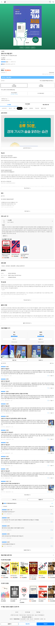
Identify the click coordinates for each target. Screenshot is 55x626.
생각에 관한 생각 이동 (14, 571)
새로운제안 (3, 59)
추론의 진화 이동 (33, 594)
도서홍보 (41, 619)
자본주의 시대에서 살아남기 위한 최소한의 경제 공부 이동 (33, 571)
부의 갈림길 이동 (5, 571)
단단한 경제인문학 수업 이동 (24, 594)
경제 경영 (8, 266)
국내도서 (3, 266)
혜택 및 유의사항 (14, 341)
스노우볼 (2, 57)
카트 (53, 2)
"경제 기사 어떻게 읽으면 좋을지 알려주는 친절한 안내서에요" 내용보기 (27, 396)
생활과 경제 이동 (5, 594)
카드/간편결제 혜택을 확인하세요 (46, 80)
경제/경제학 (13, 266)
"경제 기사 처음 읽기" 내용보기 (27, 383)
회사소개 (31, 619)
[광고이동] (50, 2)
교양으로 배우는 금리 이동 (15, 249)
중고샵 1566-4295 (30, 615)
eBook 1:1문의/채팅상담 (39, 615)
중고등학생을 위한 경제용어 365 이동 (25, 251)
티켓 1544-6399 (22, 615)
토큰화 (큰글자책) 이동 (14, 594)
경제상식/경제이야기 (20, 266)
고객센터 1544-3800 (14, 615)
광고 (44, 619)
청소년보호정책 (23, 619)
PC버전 (27, 619)
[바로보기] (20, 351)
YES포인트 (3, 72)
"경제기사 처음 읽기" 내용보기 (27, 408)
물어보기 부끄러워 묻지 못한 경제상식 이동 (6, 249)
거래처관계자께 (36, 619)
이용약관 (11, 619)
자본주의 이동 (24, 571)
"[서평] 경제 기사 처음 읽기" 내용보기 (27, 435)
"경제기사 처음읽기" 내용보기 (27, 371)
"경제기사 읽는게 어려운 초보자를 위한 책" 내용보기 (27, 487)
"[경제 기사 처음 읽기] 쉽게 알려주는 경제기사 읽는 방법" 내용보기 (27, 422)
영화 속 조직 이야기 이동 (43, 594)
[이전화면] (1, 2)
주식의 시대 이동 (43, 571)
